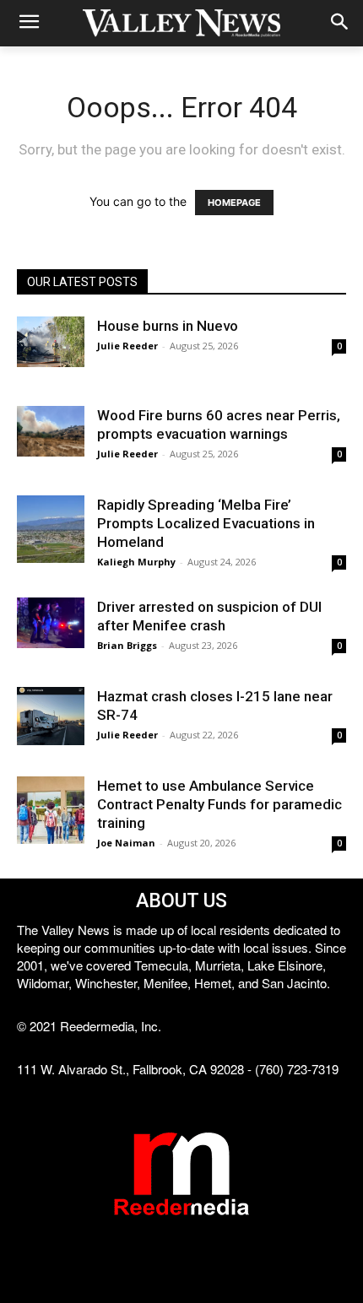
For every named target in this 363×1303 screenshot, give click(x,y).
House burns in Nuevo (167, 325)
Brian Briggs (127, 645)
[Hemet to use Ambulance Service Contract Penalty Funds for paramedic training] (50, 810)
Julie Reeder (127, 345)
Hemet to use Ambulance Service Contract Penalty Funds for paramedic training (219, 804)
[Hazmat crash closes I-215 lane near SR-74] (50, 716)
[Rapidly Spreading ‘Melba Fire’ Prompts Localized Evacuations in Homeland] (50, 529)
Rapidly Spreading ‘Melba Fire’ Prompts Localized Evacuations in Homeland (206, 523)
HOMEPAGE (234, 202)
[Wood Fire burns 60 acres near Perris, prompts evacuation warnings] (50, 431)
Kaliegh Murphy (136, 561)
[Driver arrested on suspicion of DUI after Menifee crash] (50, 622)
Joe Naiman (126, 842)
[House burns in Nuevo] (50, 341)
